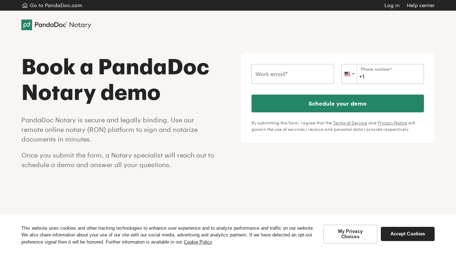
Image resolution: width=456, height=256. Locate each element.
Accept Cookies (407, 233)
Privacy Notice (392, 122)
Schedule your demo (338, 103)
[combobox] (349, 74)
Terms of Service (350, 122)
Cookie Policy (198, 242)
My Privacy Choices (350, 234)
